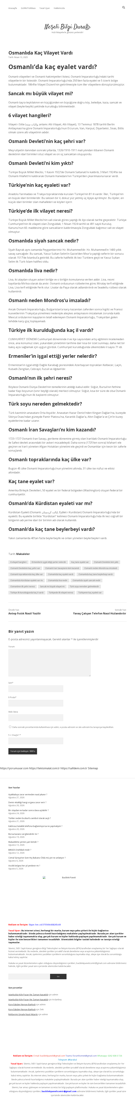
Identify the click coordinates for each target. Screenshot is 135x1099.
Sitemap (93, 768)
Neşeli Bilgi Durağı (67, 27)
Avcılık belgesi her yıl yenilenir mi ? (24, 865)
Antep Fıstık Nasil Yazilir (24, 613)
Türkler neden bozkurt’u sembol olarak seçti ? (29, 818)
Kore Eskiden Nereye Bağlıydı (22, 1004)
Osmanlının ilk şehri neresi (22, 586)
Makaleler (23, 554)
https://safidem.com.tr (73, 768)
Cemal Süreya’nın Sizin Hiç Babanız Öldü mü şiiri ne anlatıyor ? (37, 857)
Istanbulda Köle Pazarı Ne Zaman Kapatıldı (28, 994)
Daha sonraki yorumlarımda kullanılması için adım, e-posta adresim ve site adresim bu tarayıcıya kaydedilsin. (63, 727)
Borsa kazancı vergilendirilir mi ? (23, 834)
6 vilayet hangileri (18, 562)
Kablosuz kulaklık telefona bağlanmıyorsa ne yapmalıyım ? (35, 826)
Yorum (11, 646)
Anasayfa (12, 8)
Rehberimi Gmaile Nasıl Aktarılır (23, 1014)
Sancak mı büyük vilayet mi (52, 586)
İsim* (10, 682)
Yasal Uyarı (45, 8)
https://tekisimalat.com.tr (44, 768)
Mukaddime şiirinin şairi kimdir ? (23, 842)
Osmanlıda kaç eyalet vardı (60, 574)
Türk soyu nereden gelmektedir (84, 586)
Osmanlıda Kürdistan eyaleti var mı (26, 580)
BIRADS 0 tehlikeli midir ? (19, 849)
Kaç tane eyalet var (80, 562)
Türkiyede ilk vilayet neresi (61, 592)
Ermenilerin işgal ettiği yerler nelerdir (49, 562)
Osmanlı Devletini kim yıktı (106, 562)
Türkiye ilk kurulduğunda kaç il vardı (26, 592)
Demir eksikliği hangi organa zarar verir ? (27, 802)
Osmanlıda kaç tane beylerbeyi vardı (96, 574)
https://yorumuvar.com (14, 768)
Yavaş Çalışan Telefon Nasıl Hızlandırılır (99, 613)
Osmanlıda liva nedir (57, 580)
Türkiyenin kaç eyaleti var (90, 592)
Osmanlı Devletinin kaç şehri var (25, 568)
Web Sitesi (13, 711)
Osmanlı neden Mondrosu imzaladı (100, 568)
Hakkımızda (59, 8)
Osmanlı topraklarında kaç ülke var (26, 574)
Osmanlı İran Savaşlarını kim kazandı (62, 568)
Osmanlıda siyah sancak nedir (86, 580)
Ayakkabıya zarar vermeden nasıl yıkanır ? (27, 794)
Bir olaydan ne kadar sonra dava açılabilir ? (28, 810)
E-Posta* (12, 697)
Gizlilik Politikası (28, 8)
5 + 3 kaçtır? (14, 735)
